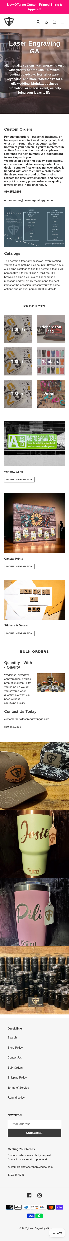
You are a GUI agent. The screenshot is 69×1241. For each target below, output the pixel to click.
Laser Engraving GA (38, 1228)
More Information (19, 479)
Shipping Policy (17, 1077)
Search (12, 1037)
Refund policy (16, 1097)
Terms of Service (18, 1087)
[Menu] (62, 22)
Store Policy (15, 1047)
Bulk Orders (15, 1067)
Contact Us (15, 1057)
